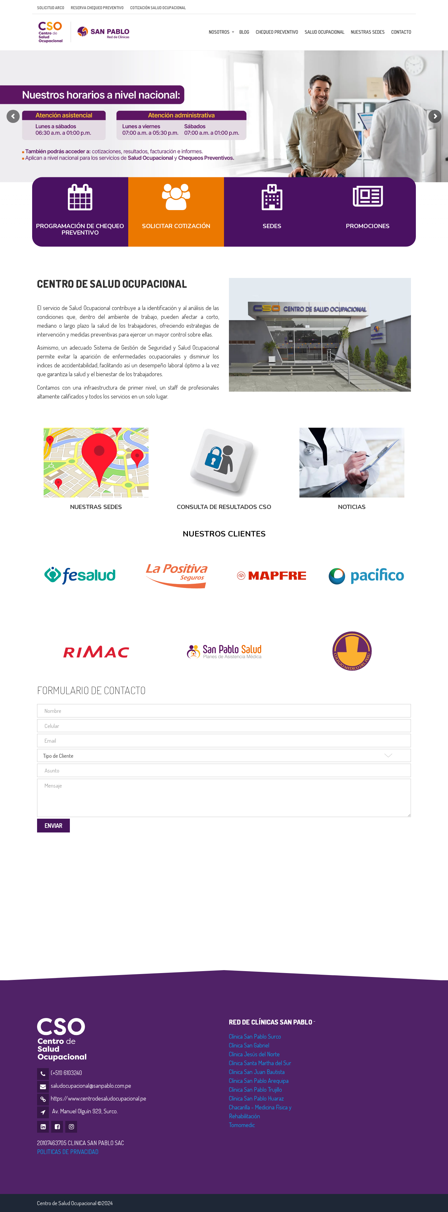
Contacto (401, 32)
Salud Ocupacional (324, 32)
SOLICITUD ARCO (50, 7)
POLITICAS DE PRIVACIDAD (67, 1151)
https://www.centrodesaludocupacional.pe (98, 1098)
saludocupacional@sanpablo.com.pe (91, 1085)
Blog (244, 32)
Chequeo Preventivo (277, 32)
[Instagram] (71, 1126)
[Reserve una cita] (80, 203)
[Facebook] (57, 1126)
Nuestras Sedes (368, 32)
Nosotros (219, 32)
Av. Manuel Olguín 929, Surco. (85, 1111)
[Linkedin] (43, 1126)
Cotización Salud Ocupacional (158, 7)
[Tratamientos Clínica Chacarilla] (176, 203)
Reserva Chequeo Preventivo (97, 7)
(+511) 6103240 (66, 1072)
